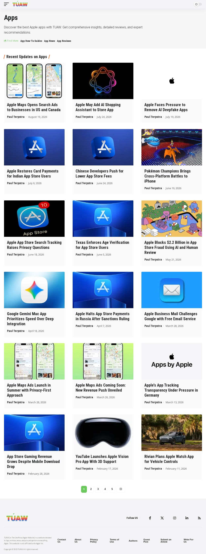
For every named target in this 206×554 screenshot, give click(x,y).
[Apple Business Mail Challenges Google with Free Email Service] (171, 290)
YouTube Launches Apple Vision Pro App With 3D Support (102, 459)
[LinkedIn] (186, 518)
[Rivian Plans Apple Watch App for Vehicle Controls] (171, 432)
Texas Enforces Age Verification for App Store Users (102, 245)
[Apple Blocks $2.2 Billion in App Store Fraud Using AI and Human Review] (171, 218)
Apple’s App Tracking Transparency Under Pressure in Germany (171, 390)
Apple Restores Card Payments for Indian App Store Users (33, 174)
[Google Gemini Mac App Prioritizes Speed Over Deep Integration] (34, 290)
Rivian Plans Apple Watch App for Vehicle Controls (169, 459)
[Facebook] (150, 518)
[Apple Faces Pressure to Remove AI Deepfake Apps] (171, 81)
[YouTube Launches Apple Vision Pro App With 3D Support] (103, 432)
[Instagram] (174, 518)
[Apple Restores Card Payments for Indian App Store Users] (34, 147)
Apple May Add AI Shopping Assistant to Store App (98, 107)
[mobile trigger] (7, 4)
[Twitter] (162, 518)
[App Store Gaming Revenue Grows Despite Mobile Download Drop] (34, 432)
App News (49, 40)
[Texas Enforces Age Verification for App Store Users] (103, 218)
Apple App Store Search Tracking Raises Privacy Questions (34, 245)
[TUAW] (20, 4)
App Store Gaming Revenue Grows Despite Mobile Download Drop (33, 461)
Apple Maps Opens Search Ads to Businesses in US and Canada (34, 107)
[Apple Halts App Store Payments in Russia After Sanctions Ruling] (103, 290)
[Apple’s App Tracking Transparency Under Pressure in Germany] (171, 361)
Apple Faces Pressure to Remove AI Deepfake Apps (166, 107)
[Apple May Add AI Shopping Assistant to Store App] (103, 81)
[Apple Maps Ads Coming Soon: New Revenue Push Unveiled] (103, 361)
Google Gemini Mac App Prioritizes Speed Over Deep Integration (30, 318)
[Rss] (199, 518)
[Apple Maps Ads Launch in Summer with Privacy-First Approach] (34, 361)
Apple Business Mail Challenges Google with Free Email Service (170, 316)
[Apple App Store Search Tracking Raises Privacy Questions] (34, 218)
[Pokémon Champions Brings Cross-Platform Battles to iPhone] (171, 147)
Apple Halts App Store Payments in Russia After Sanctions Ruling (103, 316)
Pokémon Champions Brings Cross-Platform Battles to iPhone (167, 176)
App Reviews (64, 40)
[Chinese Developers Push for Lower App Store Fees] (103, 147)
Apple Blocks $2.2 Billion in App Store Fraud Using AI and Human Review (171, 247)
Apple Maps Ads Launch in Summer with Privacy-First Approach (29, 390)
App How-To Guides (31, 40)
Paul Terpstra (16, 117)
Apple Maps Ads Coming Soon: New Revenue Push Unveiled (101, 388)
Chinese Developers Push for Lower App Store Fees (100, 174)
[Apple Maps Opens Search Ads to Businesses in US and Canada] (34, 81)
